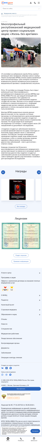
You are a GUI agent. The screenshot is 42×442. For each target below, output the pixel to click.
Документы (5, 348)
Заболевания (6, 353)
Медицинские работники (10, 333)
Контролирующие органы (10, 343)
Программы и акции (8, 277)
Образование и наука (9, 314)
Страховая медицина (9, 310)
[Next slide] (39, 172)
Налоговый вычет (7, 305)
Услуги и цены (6, 273)
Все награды (21, 206)
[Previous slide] (3, 172)
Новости (4, 324)
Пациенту (4, 300)
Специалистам (6, 329)
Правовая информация (21, 261)
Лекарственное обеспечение (11, 338)
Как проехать (21, 389)
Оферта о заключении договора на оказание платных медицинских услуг (20, 282)
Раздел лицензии (21, 255)
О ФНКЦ (4, 295)
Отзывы (4, 319)
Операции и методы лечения (11, 357)
